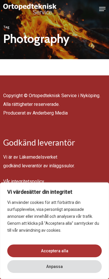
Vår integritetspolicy (23, 181)
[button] (102, 9)
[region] (54, 230)
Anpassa (54, 266)
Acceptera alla (54, 251)
